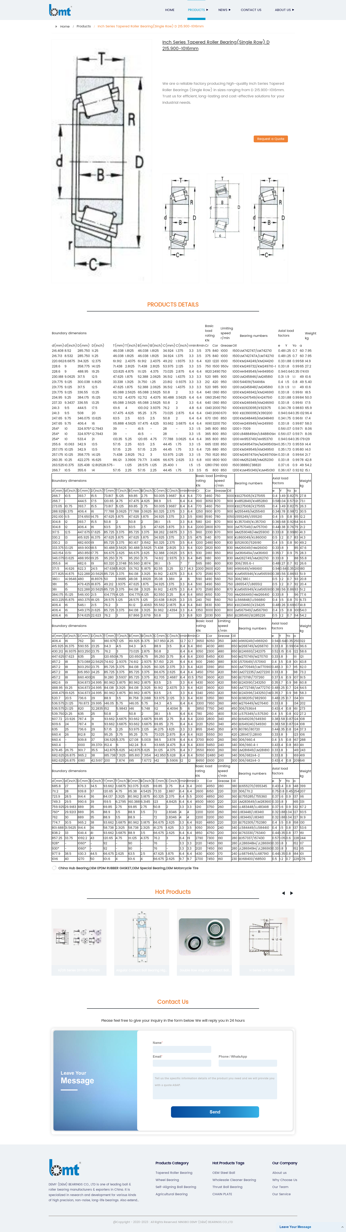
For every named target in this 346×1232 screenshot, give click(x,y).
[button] (283, 893)
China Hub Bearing (73, 868)
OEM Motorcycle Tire (182, 868)
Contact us (251, 10)
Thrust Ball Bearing (227, 1187)
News (222, 10)
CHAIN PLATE (222, 1194)
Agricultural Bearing (172, 1194)
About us (283, 10)
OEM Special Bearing (148, 868)
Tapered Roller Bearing (174, 1172)
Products (196, 10)
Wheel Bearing (167, 1180)
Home (169, 10)
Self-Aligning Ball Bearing (176, 1187)
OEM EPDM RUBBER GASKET (110, 868)
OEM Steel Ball (223, 1172)
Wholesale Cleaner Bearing (234, 1180)
